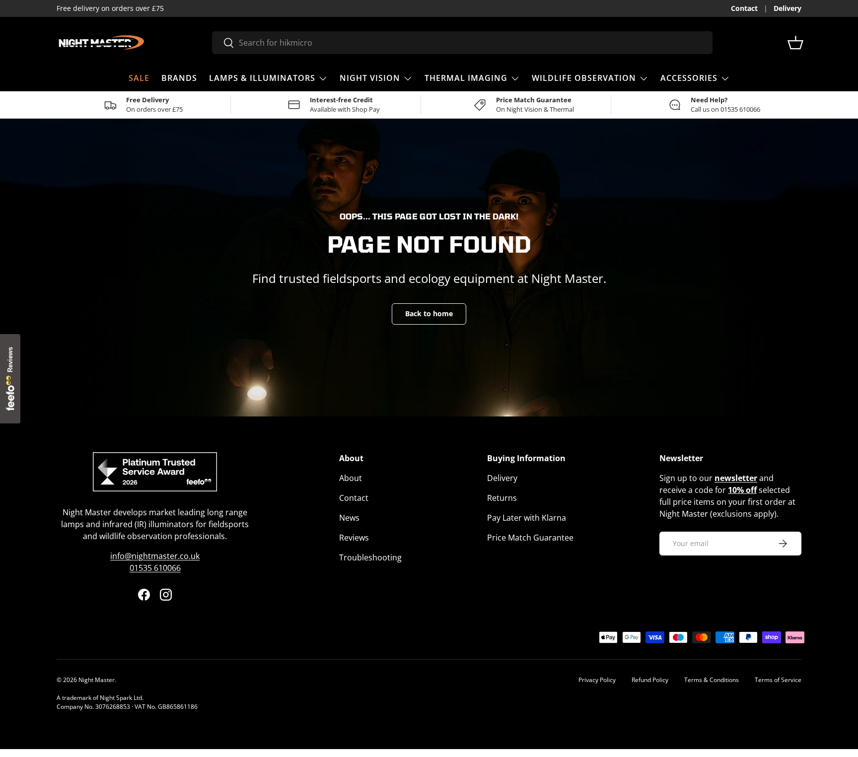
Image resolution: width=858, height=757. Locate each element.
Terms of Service (778, 680)
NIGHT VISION (370, 77)
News (349, 517)
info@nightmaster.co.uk (155, 556)
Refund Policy (650, 680)
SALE (139, 77)
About (350, 478)
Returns (502, 497)
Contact (744, 8)
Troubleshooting (370, 557)
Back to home (429, 313)
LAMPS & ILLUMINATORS (262, 77)
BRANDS (179, 77)
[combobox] (462, 42)
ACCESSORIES (688, 77)
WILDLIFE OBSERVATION (584, 77)
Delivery (787, 8)
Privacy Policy (597, 680)
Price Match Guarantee (530, 537)
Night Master (96, 680)
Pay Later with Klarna (526, 517)
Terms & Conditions (711, 680)
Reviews (354, 537)
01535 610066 (155, 567)
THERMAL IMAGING (466, 77)
